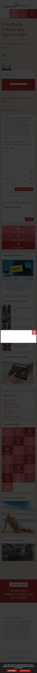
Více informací (25, 671)
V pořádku (12, 671)
